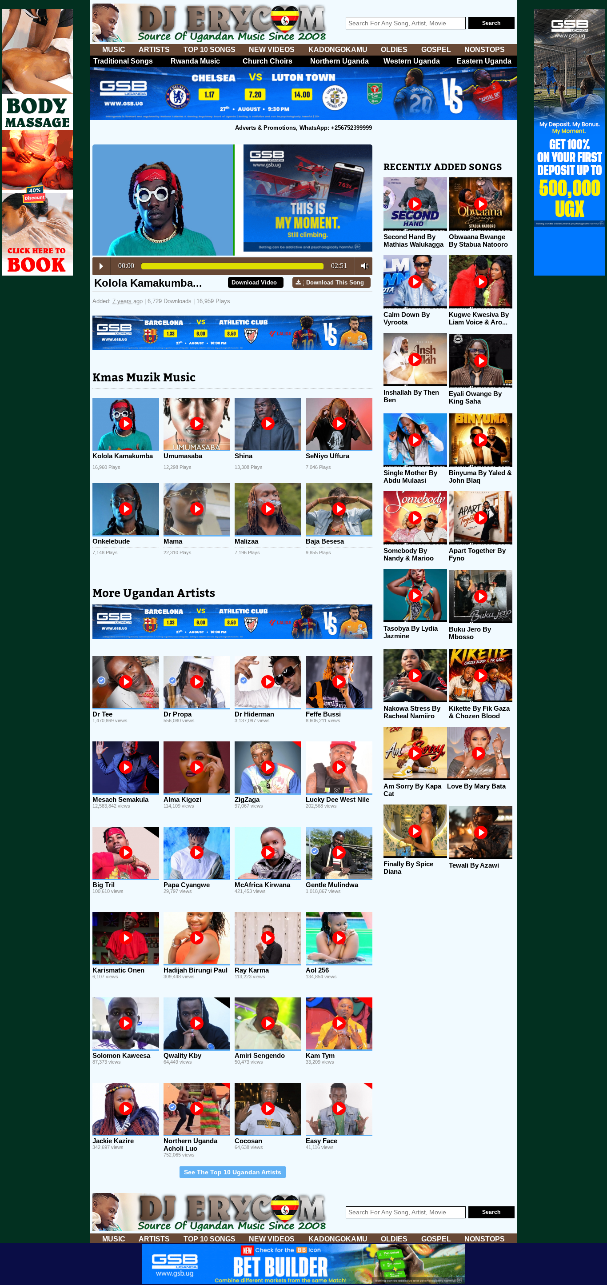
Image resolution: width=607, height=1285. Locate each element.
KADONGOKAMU (337, 49)
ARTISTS (154, 49)
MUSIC (113, 49)
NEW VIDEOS (272, 49)
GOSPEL (436, 49)
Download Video (254, 282)
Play (101, 266)
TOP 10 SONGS (210, 49)
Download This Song (335, 282)
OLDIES (394, 49)
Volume (362, 265)
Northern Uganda (339, 61)
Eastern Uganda (484, 61)
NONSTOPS (484, 49)
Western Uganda (411, 61)
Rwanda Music (195, 61)
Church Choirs (267, 61)
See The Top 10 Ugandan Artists (232, 1172)
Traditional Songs (123, 61)
